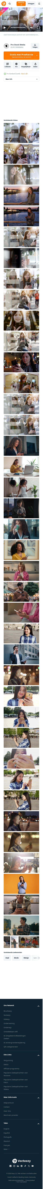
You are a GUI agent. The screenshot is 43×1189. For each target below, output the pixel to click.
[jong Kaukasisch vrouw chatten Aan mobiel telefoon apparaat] (21, 257)
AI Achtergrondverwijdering (14, 1054)
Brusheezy (8, 1022)
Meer (6, 1161)
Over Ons (7, 1123)
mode (16, 969)
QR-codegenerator (11, 1058)
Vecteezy (7, 1027)
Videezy (7, 1031)
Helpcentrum (9, 1114)
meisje (26, 969)
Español (7, 1144)
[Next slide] (34, 969)
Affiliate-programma (11, 1080)
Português (8, 1149)
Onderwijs (8, 1039)
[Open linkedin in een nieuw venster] (17, 1177)
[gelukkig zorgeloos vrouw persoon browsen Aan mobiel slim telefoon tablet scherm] (21, 633)
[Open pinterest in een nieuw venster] (21, 1177)
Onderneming (9, 1035)
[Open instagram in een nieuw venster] (13, 1177)
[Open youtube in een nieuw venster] (32, 1177)
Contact (7, 1118)
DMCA (6, 1076)
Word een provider (11, 1127)
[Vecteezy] (3, 3)
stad (7, 969)
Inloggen (31, 4)
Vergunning (8, 1072)
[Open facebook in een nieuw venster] (10, 1177)
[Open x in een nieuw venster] (28, 1177)
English (6, 1140)
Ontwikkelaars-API (11, 1043)
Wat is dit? (24, 74)
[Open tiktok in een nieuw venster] (24, 1177)
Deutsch (7, 1153)
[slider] (18, 27)
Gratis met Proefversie (21, 55)
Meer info (9, 78)
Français (7, 1157)
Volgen (35, 47)
